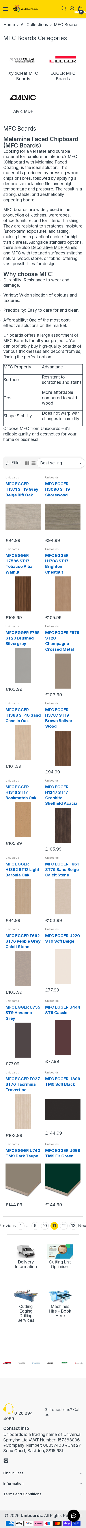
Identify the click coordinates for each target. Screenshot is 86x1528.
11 (54, 1225)
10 (45, 1225)
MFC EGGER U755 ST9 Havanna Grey (23, 1012)
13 (73, 1225)
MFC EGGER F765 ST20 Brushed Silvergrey (23, 638)
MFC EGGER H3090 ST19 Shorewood (57, 489)
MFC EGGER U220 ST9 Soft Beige (62, 938)
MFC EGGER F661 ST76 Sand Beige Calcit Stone (62, 869)
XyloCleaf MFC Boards (23, 76)
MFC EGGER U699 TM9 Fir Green (62, 1153)
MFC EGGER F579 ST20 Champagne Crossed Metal (62, 641)
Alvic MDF (23, 111)
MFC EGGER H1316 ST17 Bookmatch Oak (21, 792)
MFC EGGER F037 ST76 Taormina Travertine (23, 1084)
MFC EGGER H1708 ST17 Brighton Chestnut (57, 563)
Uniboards (12, 477)
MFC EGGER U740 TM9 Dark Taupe (23, 1153)
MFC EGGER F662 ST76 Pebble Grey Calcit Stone (23, 941)
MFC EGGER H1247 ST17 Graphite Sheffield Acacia (61, 795)
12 (64, 1225)
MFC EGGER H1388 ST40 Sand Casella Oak (23, 715)
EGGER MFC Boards (62, 76)
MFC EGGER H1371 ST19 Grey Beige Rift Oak (22, 489)
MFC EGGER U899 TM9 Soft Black (62, 1082)
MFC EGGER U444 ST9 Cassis (62, 1010)
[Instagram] (6, 1461)
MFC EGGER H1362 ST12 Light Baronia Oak (22, 869)
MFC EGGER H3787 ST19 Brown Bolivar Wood (59, 718)
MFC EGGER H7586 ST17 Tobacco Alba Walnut (19, 563)
